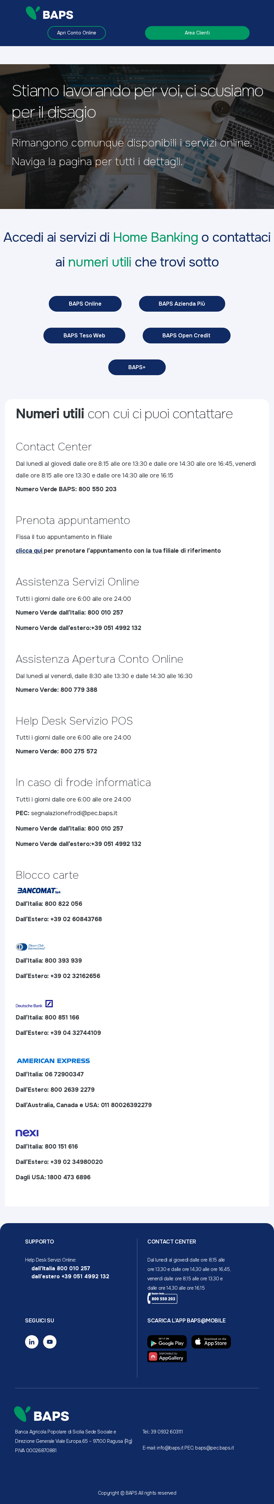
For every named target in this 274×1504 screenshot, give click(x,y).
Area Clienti (197, 33)
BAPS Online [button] (85, 303)
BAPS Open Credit (186, 335)
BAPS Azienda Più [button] (182, 303)
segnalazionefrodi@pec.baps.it (74, 813)
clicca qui (29, 550)
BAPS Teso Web (84, 335)
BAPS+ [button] (137, 367)
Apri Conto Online (76, 33)
